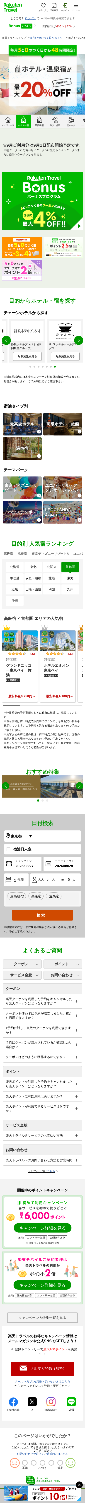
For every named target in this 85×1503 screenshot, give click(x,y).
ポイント (61, 964)
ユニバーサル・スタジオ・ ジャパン (62, 488)
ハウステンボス (22, 512)
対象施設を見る (27, 356)
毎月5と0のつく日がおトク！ (47, 37)
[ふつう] (42, 1463)
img (20, 640)
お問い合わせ (62, 975)
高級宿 (36, 896)
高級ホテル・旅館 (62, 424)
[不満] (25, 1463)
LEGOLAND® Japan (58, 512)
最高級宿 (17, 896)
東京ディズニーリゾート (21, 488)
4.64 (70, 653)
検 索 (41, 915)
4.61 (32, 653)
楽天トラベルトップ (14, 37)
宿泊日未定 (22, 849)
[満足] (60, 1463)
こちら (51, 1171)
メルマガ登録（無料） (48, 1368)
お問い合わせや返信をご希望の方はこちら (42, 1453)
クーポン (21, 964)
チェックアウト (64, 861)
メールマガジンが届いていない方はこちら (42, 1381)
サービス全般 (21, 975)
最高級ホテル (22, 424)
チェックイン (23, 861)
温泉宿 (22, 448)
